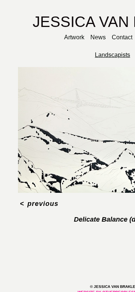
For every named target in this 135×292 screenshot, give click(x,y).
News (98, 37)
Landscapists (112, 55)
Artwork (72, 37)
